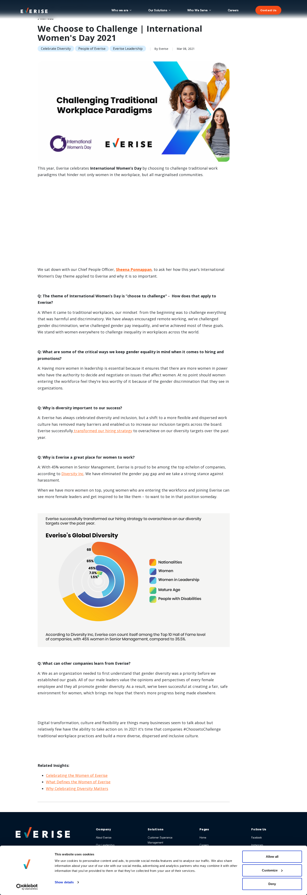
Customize (270, 870)
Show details (64, 882)
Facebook (256, 837)
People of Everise (91, 48)
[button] (122, 10)
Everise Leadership (128, 48)
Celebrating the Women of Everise (77, 775)
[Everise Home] (43, 832)
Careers (204, 845)
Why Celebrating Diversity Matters (77, 788)
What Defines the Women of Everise (78, 781)
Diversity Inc (72, 473)
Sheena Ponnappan (134, 269)
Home (202, 837)
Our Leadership (105, 845)
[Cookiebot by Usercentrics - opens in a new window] (27, 887)
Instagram (257, 845)
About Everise (103, 837)
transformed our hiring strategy (102, 430)
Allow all (272, 856)
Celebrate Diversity (56, 48)
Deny (272, 884)
